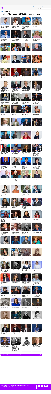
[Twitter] (39, 386)
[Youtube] (37, 388)
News (23, 385)
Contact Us (27, 385)
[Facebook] (37, 386)
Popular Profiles (35, 6)
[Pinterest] (47, 386)
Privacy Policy (7, 385)
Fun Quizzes (29, 6)
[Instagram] (42, 386)
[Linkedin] (45, 386)
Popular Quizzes (42, 6)
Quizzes (20, 385)
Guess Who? (48, 6)
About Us (2, 385)
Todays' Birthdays (23, 6)
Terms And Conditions (14, 385)
